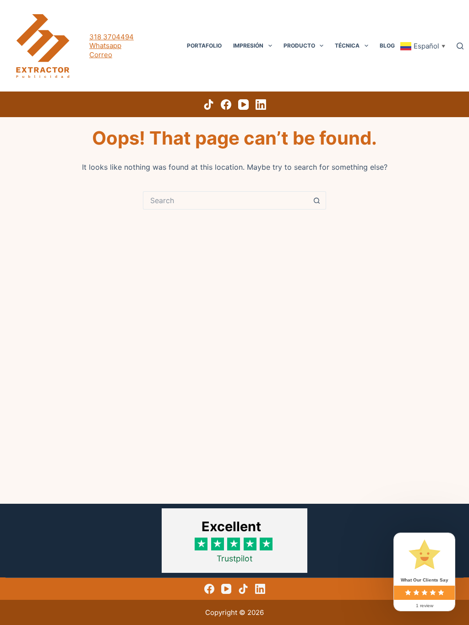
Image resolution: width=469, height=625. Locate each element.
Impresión (248, 45)
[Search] (460, 46)
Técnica (347, 45)
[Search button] (317, 200)
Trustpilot (234, 558)
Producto (299, 45)
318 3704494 (111, 36)
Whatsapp (105, 45)
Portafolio (204, 45)
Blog (387, 45)
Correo (100, 54)
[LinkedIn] (261, 104)
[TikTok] (208, 104)
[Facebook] (226, 104)
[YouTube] (243, 104)
